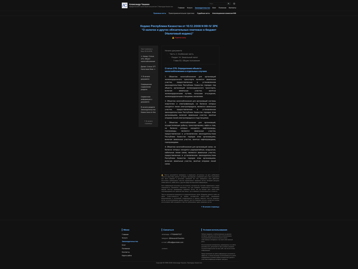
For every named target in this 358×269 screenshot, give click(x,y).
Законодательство (202, 8)
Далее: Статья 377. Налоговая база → (148, 68)
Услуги (189, 8)
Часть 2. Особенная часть (182, 54)
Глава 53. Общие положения (186, 60)
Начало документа (173, 50)
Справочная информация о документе (146, 99)
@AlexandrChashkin (176, 238)
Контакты (232, 8)
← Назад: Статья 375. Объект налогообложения (148, 58)
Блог (214, 8)
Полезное (222, 8)
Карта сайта (127, 255)
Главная (181, 8)
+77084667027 (176, 234)
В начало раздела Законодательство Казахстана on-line (148, 109)
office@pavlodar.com (175, 242)
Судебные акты (203, 13)
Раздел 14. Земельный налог (185, 57)
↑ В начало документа (145, 78)
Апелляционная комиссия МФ (224, 13)
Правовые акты (159, 13)
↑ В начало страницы (210, 207)
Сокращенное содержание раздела (146, 86)
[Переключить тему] (234, 4)
